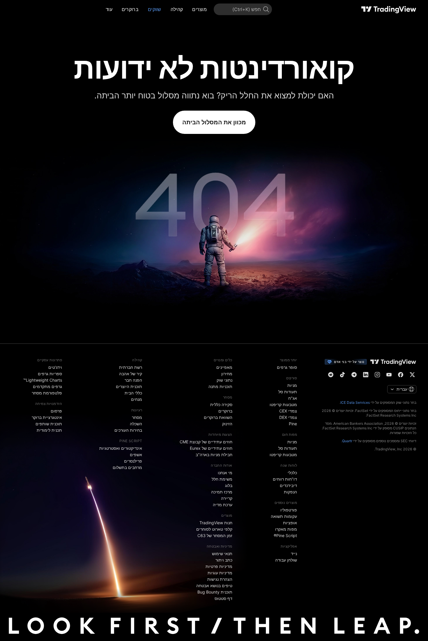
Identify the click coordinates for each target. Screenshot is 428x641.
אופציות (290, 522)
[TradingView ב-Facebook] (401, 375)
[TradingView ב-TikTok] (342, 375)
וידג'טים (55, 367)
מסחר (137, 417)
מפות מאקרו (286, 529)
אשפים (136, 454)
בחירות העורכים (128, 430)
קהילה (177, 9)
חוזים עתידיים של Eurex (211, 448)
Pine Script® (285, 535)
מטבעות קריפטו (283, 404)
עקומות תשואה (284, 516)
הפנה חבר (133, 380)
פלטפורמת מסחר (47, 392)
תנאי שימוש (222, 553)
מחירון (226, 373)
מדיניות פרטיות (219, 566)
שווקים (154, 9)
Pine (293, 423)
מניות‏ (292, 385)
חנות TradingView (215, 522)
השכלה (136, 423)
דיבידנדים (288, 485)
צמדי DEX (288, 417)
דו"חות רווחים (285, 479)
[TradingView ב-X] (412, 375)
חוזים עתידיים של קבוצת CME (206, 441)
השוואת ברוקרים (218, 417)
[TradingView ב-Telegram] (354, 375)
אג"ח (292, 398)
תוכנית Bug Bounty (214, 591)
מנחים (136, 399)
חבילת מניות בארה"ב (214, 454)
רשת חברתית (130, 367)
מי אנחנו (225, 472)
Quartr (347, 441)
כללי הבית (133, 392)
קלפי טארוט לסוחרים (214, 529)
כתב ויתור (223, 559)
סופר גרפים (287, 367)
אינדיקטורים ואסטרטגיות (120, 448)
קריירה (226, 498)
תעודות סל (287, 391)
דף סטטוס (223, 598)
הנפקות (290, 491)
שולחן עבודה (286, 559)
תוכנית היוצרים (129, 386)
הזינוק (227, 423)
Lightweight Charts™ (42, 380)
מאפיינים (224, 367)
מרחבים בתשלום (127, 467)
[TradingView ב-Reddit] (331, 375)
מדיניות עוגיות (220, 572)
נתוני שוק (224, 380)
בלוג (228, 485)
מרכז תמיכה (221, 491)
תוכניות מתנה (220, 386)
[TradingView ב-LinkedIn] (366, 375)
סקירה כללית (221, 404)
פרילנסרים (133, 460)
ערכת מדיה (222, 504)
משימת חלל (222, 479)
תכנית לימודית (49, 430)
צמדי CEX (288, 410)
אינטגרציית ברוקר (47, 417)
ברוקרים (130, 9)
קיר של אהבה (130, 373)
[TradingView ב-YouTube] (389, 375)
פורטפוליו (288, 509)
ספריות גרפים (50, 373)
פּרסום (56, 410)
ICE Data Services (355, 402)
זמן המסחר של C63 (214, 535)
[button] (187, 9)
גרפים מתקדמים (47, 386)
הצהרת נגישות (219, 579)
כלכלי (292, 472)
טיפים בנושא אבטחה (214, 585)
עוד (109, 9)
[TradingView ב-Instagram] (377, 375)
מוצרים (199, 9)
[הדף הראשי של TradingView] (388, 9)
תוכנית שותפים (49, 423)
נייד (294, 553)
